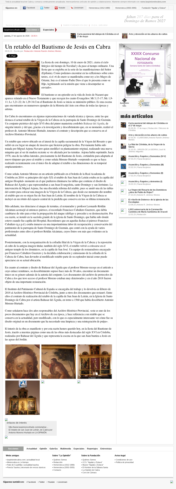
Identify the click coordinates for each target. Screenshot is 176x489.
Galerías (54, 449)
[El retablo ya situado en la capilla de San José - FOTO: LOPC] (22, 397)
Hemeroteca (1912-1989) (99, 8)
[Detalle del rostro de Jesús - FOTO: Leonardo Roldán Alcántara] (22, 361)
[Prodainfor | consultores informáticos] (171, 482)
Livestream (78, 8)
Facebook (31, 8)
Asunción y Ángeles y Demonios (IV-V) (147, 156)
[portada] (55, 16)
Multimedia (65, 449)
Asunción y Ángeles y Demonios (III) (146, 165)
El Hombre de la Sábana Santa (95, 467)
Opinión (43, 449)
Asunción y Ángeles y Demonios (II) (145, 173)
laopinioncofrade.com (14, 30)
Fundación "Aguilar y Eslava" (154, 8)
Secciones (32, 30)
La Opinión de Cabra (91, 470)
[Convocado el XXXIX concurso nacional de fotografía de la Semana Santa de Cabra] (145, 74)
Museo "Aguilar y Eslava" (92, 465)
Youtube (61, 8)
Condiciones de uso (124, 460)
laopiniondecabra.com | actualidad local (23, 460)
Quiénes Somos (60, 460)
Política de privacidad (125, 462)
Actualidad (31, 449)
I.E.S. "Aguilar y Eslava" (92, 462)
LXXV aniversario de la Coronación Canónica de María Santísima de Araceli (147, 210)
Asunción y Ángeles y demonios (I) (145, 181)
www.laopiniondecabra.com (153, 2)
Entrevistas (106, 449)
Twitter (47, 8)
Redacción (57, 462)
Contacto (57, 470)
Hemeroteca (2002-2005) (125, 8)
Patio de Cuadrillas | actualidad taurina (23, 465)
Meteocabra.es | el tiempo (18, 462)
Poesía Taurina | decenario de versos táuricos (26, 467)
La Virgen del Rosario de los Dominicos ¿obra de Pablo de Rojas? (147, 191)
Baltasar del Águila (94, 123)
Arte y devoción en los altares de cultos (148, 34)
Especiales (48, 30)
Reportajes (92, 449)
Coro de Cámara (89, 473)
